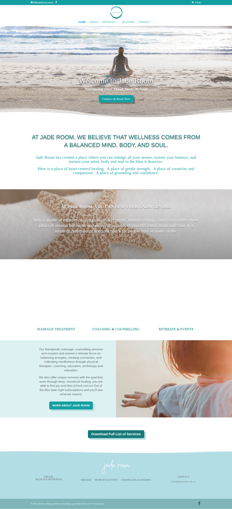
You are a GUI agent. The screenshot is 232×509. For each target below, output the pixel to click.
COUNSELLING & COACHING (136, 480)
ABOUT (94, 22)
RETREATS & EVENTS (176, 329)
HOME (82, 22)
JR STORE (128, 22)
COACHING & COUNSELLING (116, 329)
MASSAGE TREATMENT (56, 329)
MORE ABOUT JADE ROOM (71, 405)
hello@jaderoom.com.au (183, 481)
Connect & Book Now (116, 99)
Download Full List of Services (116, 434)
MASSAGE (86, 480)
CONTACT (144, 22)
